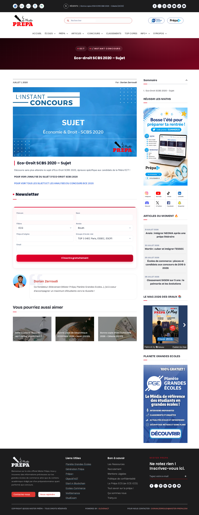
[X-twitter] (159, 6)
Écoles (49, 33)
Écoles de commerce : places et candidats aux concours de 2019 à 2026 (165, 265)
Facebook (170, 206)
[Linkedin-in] (169, 6)
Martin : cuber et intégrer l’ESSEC (164, 248)
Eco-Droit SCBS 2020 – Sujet (160, 90)
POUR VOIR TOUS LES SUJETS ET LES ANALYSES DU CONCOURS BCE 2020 (54, 183)
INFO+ (144, 33)
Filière (19, 224)
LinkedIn (181, 196)
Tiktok (169, 196)
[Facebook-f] (155, 6)
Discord (147, 206)
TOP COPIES (131, 33)
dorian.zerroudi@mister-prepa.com (169, 508)
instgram (148, 196)
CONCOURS (93, 33)
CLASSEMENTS (113, 33)
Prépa (62, 33)
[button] (186, 80)
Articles (76, 33)
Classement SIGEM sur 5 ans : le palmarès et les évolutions (165, 282)
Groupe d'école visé (84, 234)
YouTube (159, 196)
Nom (78, 213)
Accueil (36, 33)
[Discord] (184, 6)
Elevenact (104, 508)
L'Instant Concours (106, 48)
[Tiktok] (179, 6)
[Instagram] (164, 6)
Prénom (20, 213)
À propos (158, 33)
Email (19, 245)
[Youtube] (174, 6)
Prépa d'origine (23, 234)
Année (79, 224)
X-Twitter (159, 206)
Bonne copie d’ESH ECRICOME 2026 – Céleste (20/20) (102, 3)
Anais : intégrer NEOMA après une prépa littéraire (165, 235)
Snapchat (181, 206)
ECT (82, 48)
